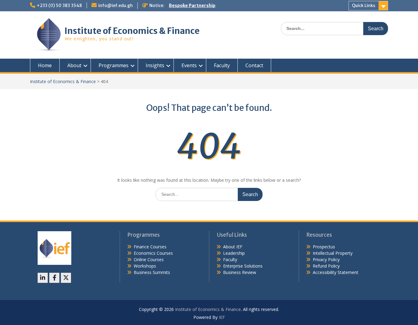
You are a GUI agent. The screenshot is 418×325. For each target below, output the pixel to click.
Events (189, 65)
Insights (155, 65)
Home (45, 65)
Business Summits (152, 272)
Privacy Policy (326, 259)
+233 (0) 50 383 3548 (59, 5)
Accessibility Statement (335, 272)
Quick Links (363, 5)
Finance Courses (150, 247)
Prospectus (324, 247)
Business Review (239, 272)
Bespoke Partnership (192, 5)
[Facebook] (54, 278)
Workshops (145, 266)
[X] (66, 278)
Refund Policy (326, 266)
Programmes (114, 65)
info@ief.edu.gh (115, 5)
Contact (254, 65)
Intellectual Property (333, 253)
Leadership (234, 253)
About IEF (232, 247)
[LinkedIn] (43, 278)
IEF (222, 317)
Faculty (222, 65)
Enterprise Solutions (243, 266)
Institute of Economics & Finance (132, 30)
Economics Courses (153, 253)
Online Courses (149, 259)
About (74, 65)
